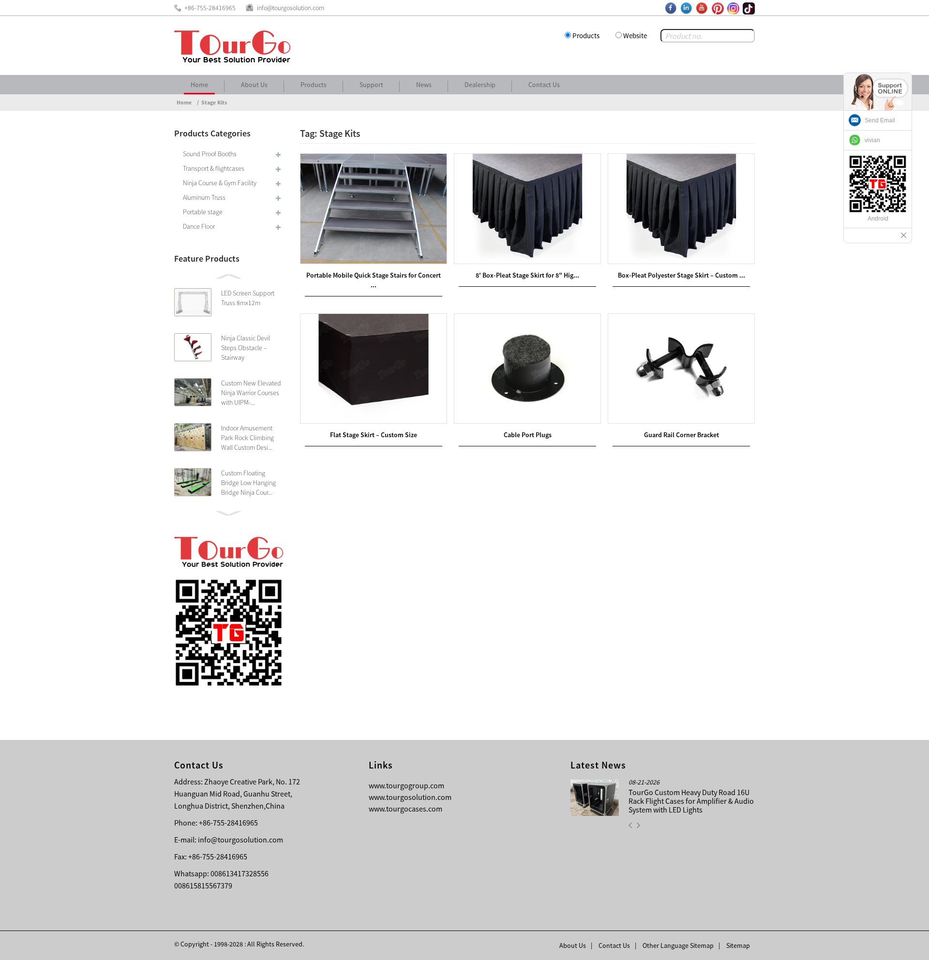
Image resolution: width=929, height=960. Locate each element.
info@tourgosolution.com (240, 839)
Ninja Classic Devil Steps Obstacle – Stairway (245, 348)
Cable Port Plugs (528, 434)
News (424, 84)
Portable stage (203, 211)
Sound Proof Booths (210, 153)
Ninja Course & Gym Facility (219, 182)
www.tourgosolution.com (410, 797)
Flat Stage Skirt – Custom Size (373, 434)
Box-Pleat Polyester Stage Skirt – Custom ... (681, 275)
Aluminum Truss (204, 197)
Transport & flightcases (213, 168)
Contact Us (544, 84)
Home (199, 84)
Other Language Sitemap (678, 945)
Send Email (880, 120)
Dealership (479, 84)
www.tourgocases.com (405, 808)
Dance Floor (199, 226)
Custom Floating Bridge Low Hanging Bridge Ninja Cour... (248, 483)
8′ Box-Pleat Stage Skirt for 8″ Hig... (527, 275)
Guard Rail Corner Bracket (681, 434)
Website (635, 35)
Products (585, 35)
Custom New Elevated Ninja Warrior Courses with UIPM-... (251, 393)
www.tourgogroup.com (406, 785)
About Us (254, 84)
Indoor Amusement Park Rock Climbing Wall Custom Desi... (247, 438)
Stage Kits (214, 102)
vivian (872, 140)
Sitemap (738, 945)
